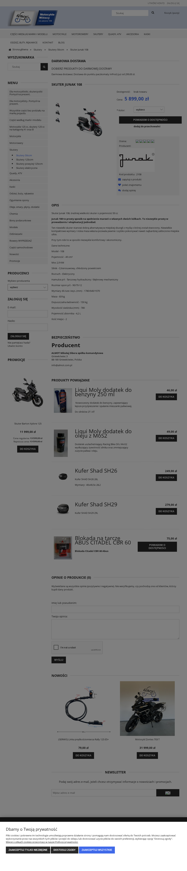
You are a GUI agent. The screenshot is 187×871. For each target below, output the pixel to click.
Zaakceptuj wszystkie (97, 850)
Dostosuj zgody (65, 850)
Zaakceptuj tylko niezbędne (28, 850)
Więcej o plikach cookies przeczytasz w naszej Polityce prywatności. (42, 842)
